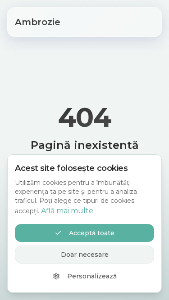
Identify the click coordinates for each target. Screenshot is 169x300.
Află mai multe (67, 210)
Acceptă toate (91, 233)
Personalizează (92, 276)
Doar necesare (85, 255)
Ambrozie (37, 22)
